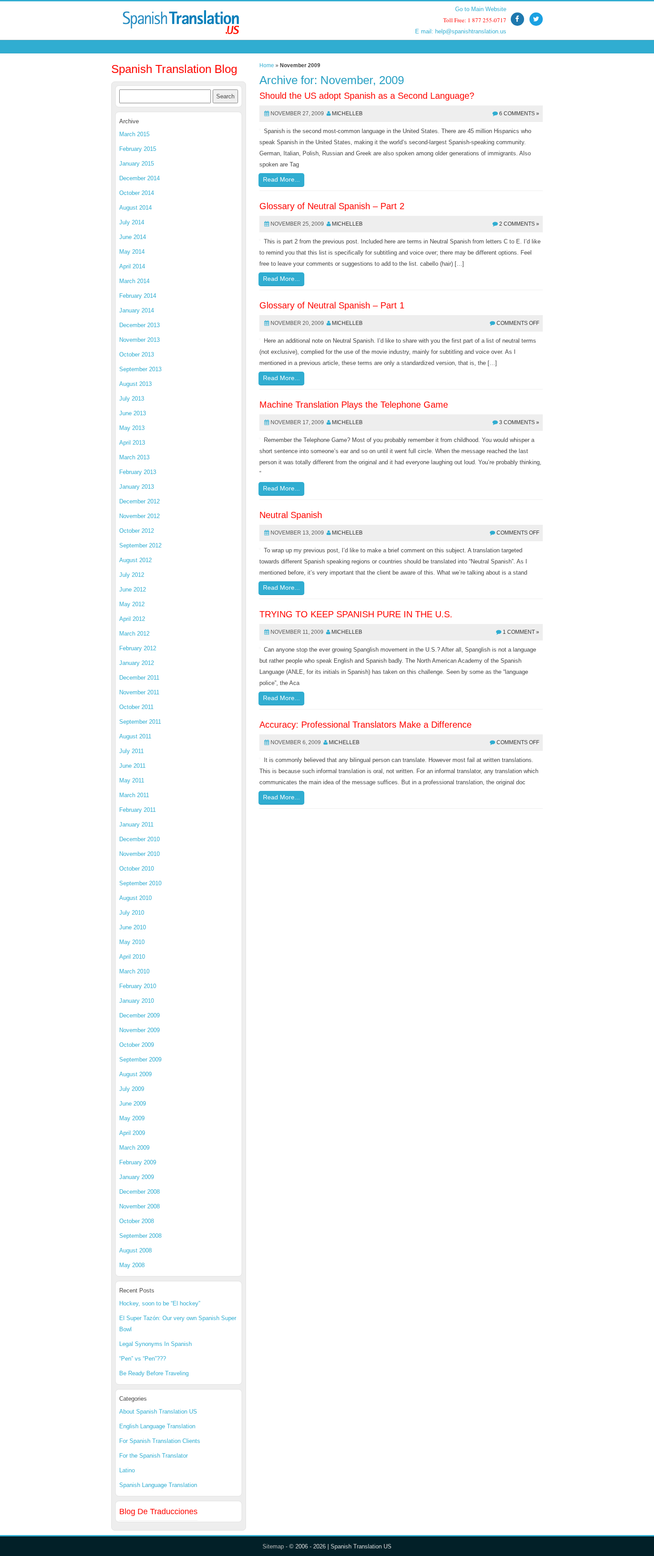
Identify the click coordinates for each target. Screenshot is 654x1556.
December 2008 (139, 1191)
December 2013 (139, 325)
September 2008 (140, 1235)
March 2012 (134, 633)
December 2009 (139, 1015)
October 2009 (136, 1044)
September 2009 (140, 1059)
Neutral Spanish (290, 515)
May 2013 (132, 428)
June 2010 (132, 927)
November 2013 (139, 339)
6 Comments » (519, 113)
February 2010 (137, 986)
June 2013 (132, 413)
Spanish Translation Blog (174, 69)
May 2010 (132, 942)
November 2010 (139, 854)
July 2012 (131, 574)
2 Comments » (519, 224)
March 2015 (134, 134)
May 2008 (132, 1265)
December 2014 (139, 178)
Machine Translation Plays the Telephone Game (353, 404)
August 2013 (135, 384)
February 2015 (137, 149)
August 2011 (135, 736)
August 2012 (135, 560)
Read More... (281, 179)
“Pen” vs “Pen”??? (142, 1358)
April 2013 (132, 442)
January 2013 (136, 486)
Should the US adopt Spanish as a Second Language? (366, 96)
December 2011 (139, 677)
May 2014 (132, 251)
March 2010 (134, 971)
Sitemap (273, 1546)
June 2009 (132, 1103)
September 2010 (140, 883)
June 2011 (132, 765)
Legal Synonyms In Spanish (155, 1344)
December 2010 (139, 839)
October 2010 (136, 868)
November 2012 (139, 516)
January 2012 (136, 663)
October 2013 (136, 354)
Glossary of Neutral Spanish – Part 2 (331, 206)
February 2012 (137, 648)
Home (266, 65)
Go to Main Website (480, 9)
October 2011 (136, 707)
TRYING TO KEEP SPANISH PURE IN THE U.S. (355, 614)
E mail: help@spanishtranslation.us (460, 31)
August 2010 (135, 898)
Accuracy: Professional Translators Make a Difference (365, 724)
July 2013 (131, 398)
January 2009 (136, 1177)
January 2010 (136, 1000)
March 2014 (134, 281)
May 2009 (132, 1118)
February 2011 (137, 809)
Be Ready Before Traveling (154, 1373)
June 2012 (132, 589)
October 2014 (136, 193)
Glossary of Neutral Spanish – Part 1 (331, 305)
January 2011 (136, 824)
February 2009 (137, 1162)
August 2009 (135, 1074)
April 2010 (132, 956)
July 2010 (131, 912)
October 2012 (136, 530)
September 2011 (140, 721)
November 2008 (139, 1206)
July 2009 (131, 1089)
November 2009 (139, 1030)
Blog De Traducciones (158, 1511)
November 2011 (139, 692)
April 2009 (132, 1133)
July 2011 (131, 751)
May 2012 (132, 604)
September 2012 (140, 545)
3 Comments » (519, 422)
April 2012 (132, 619)
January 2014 (136, 310)
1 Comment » (521, 632)
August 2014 (135, 207)
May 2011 (131, 780)
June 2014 (132, 237)
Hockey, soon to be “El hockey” (159, 1303)
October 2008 (136, 1221)
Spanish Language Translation (158, 1485)
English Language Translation (157, 1426)
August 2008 (135, 1250)
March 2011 (134, 795)
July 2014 (131, 222)
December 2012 (139, 501)
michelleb (347, 113)
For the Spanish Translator (153, 1455)
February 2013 (137, 472)
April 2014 (132, 266)
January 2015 (136, 163)
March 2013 (134, 457)
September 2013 (140, 369)
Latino (127, 1470)
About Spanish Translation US (158, 1411)
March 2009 (134, 1147)
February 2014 (137, 295)
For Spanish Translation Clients (159, 1441)
